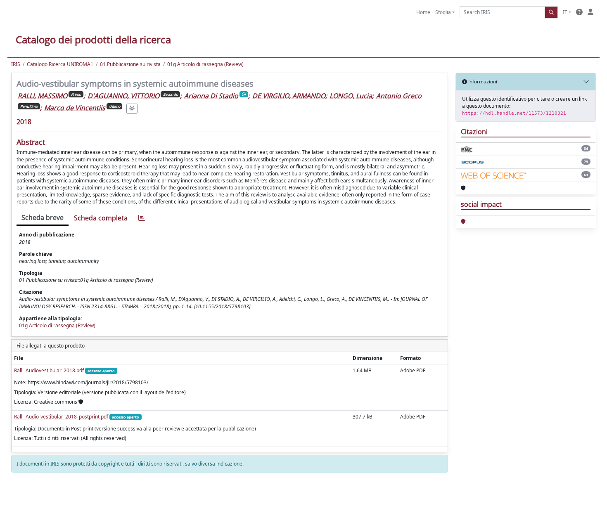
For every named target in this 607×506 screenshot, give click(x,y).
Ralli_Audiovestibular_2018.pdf (49, 370)
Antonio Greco (399, 95)
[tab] (141, 218)
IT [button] (565, 12)
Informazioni (482, 81)
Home (423, 12)
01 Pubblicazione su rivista (130, 64)
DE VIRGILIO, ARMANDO (288, 95)
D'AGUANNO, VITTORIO (123, 95)
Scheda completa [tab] (101, 217)
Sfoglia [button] (443, 12)
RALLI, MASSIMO (42, 95)
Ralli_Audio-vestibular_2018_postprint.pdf (61, 416)
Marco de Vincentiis (74, 107)
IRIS (15, 64)
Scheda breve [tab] (42, 217)
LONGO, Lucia (351, 95)
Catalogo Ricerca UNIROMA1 (60, 64)
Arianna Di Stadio (211, 95)
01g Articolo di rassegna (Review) (205, 64)
